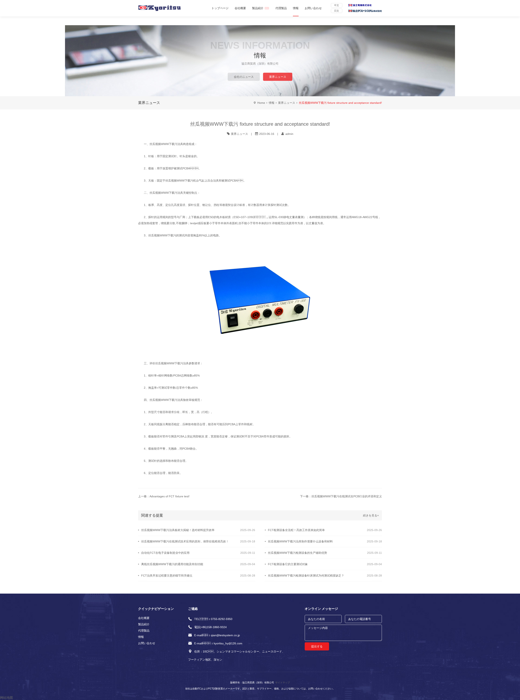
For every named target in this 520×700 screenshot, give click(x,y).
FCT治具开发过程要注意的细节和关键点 (166, 575)
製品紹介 (257, 8)
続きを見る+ (371, 515)
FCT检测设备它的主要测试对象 (288, 564)
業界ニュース (277, 76)
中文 (336, 5)
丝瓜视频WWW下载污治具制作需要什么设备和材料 (300, 541)
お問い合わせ (313, 8)
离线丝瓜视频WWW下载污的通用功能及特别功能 (172, 564)
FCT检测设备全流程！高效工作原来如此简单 (296, 530)
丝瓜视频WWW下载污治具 (166, 192)
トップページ (220, 8)
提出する (317, 646)
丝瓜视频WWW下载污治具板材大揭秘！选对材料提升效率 (177, 530)
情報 (296, 8)
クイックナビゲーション (156, 608)
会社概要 (240, 8)
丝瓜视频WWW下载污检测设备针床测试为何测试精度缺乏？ (306, 575)
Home (261, 102)
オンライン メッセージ (321, 608)
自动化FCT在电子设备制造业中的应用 (165, 552)
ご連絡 (193, 608)
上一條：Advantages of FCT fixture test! (164, 496)
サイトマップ (282, 682)
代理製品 (281, 8)
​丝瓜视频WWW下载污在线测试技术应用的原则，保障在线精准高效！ (185, 541)
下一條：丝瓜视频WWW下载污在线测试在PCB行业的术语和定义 (341, 496)
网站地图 (6, 697)
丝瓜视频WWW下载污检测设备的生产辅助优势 (297, 552)
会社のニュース (244, 76)
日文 (336, 10)
